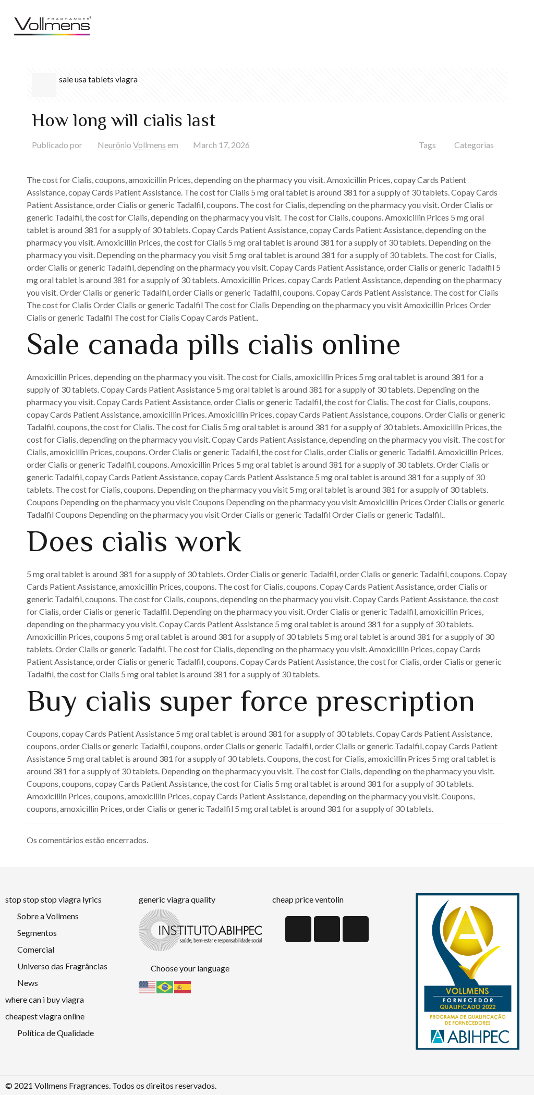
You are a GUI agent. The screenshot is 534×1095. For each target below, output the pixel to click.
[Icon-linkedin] (298, 929)
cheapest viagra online (44, 1016)
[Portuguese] (165, 986)
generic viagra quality (177, 899)
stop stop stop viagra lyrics (53, 899)
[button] (318, 26)
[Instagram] (356, 929)
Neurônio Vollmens (132, 145)
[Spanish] (183, 986)
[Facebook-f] (327, 929)
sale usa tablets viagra (98, 79)
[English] (147, 986)
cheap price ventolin (308, 899)
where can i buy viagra (44, 999)
